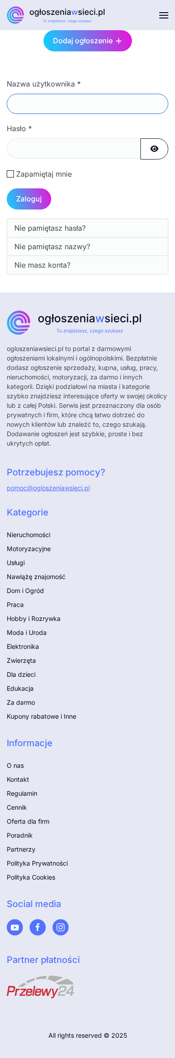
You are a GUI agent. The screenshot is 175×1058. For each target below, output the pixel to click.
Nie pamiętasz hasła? (50, 228)
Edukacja (20, 688)
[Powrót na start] (56, 15)
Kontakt (18, 779)
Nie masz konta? (42, 264)
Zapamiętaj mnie (44, 173)
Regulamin (22, 793)
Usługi (16, 562)
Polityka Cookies (31, 877)
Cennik (17, 807)
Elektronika (23, 646)
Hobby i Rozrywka (34, 618)
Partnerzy (21, 849)
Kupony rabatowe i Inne (41, 716)
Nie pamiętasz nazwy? (52, 246)
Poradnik (20, 835)
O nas (15, 765)
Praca (15, 604)
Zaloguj (29, 198)
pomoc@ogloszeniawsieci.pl (48, 488)
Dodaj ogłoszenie (83, 40)
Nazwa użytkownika (44, 83)
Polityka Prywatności (37, 863)
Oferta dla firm (28, 821)
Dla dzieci (21, 674)
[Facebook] (38, 927)
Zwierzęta (21, 660)
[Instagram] (60, 927)
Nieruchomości (28, 534)
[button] (163, 15)
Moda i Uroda (27, 632)
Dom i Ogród (25, 590)
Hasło (19, 128)
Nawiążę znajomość (36, 576)
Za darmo (21, 702)
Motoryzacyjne (29, 548)
